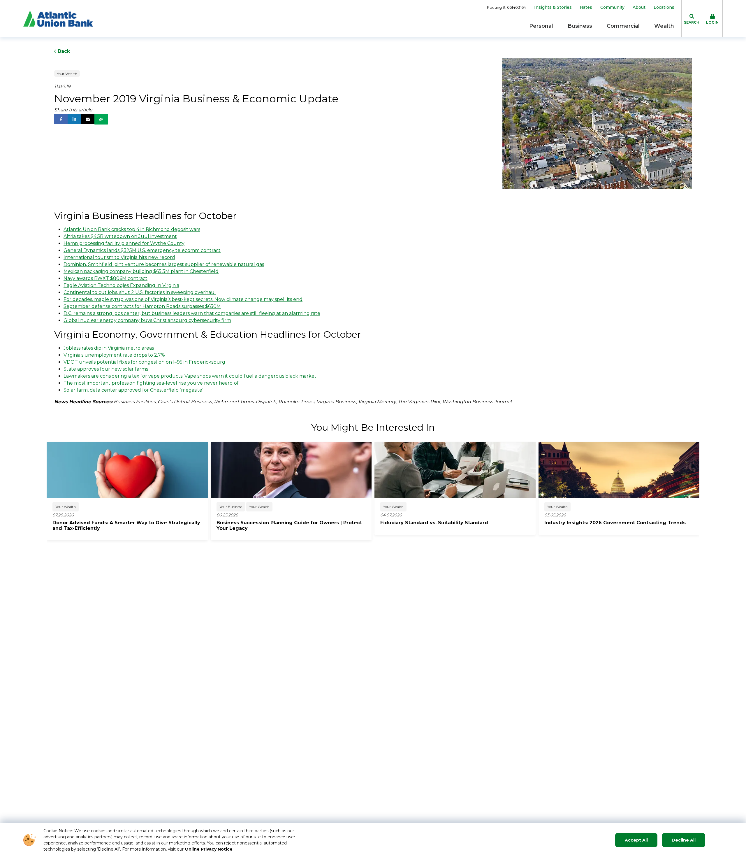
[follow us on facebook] (61, 119)
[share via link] (101, 119)
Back (63, 51)
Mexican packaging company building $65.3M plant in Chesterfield (141, 271)
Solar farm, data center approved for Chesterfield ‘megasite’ (133, 390)
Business (580, 26)
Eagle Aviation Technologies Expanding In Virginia (121, 285)
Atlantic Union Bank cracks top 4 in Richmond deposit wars (132, 229)
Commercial (623, 26)
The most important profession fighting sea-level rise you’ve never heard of (151, 383)
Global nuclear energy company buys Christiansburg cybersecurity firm (147, 320)
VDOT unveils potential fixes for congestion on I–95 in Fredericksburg (144, 362)
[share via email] (87, 119)
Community (612, 7)
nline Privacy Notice (211, 849)
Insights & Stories (553, 7)
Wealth (664, 26)
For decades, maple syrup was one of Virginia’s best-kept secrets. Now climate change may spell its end (183, 299)
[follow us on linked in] (74, 119)
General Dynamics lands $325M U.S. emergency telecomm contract (142, 250)
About (639, 7)
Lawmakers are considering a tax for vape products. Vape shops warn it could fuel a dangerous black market (190, 376)
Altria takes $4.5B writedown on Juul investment (120, 236)
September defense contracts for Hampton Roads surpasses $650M (142, 306)
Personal (541, 26)
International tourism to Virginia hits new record (119, 257)
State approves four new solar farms (106, 369)
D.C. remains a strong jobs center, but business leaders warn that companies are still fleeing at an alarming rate (192, 313)
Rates (586, 7)
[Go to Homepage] (58, 18)
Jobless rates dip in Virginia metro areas (109, 348)
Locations (664, 7)
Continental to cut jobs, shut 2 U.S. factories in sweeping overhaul (140, 292)
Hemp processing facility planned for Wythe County (124, 243)
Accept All (636, 840)
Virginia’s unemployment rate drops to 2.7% (114, 355)
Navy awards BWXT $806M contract (105, 278)
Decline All (684, 840)
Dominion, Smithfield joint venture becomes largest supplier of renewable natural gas (164, 264)
